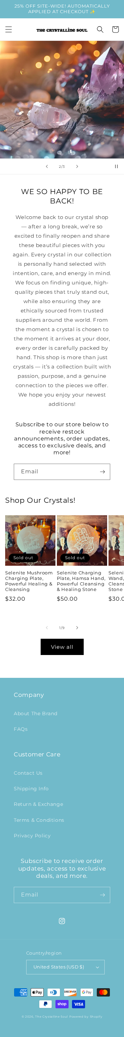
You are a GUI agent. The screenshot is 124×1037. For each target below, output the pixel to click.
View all (62, 647)
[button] (8, 29)
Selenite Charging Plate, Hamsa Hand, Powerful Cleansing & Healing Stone (81, 581)
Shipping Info (31, 788)
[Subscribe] (102, 472)
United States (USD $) (58, 967)
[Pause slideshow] (116, 166)
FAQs (21, 729)
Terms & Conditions (39, 820)
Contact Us (28, 773)
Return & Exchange (38, 804)
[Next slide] (77, 166)
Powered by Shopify (86, 1016)
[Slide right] (77, 627)
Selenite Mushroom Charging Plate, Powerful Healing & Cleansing (29, 581)
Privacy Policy (32, 836)
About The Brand (36, 713)
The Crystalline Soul (51, 1016)
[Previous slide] (46, 166)
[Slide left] (46, 627)
